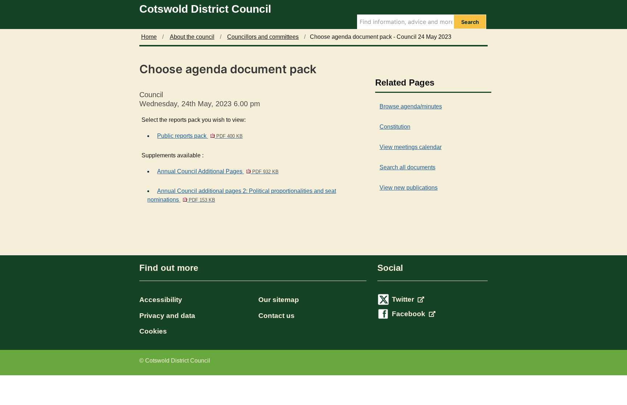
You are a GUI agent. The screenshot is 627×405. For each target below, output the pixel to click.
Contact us (276, 315)
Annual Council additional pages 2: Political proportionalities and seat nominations (241, 195)
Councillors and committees (263, 37)
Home (149, 37)
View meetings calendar (411, 147)
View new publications (409, 188)
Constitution (395, 127)
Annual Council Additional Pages (217, 171)
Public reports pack (199, 136)
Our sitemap (278, 299)
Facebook (409, 314)
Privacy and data (167, 315)
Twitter (404, 299)
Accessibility (160, 299)
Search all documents (407, 167)
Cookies (153, 331)
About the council (192, 37)
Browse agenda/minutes (411, 106)
